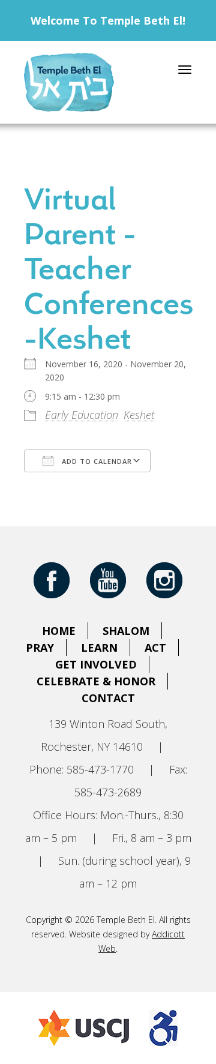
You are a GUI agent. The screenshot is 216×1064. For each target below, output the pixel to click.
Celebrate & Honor (96, 681)
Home (59, 631)
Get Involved (96, 664)
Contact (108, 698)
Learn (99, 647)
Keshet (139, 414)
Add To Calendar (95, 461)
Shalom (126, 631)
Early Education (81, 414)
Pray (40, 647)
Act (155, 647)
